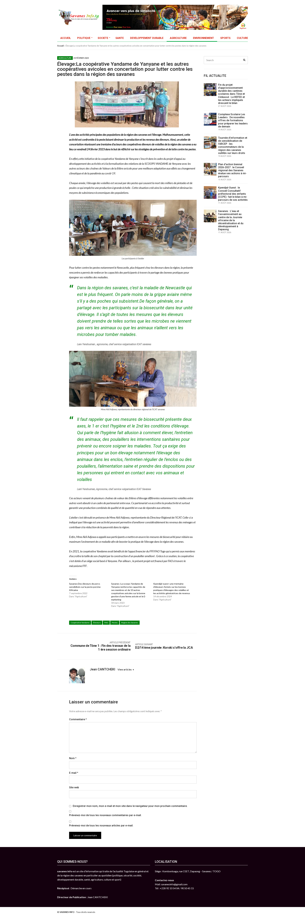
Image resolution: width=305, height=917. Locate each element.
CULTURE (242, 38)
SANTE (119, 38)
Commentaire (78, 719)
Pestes (115, 622)
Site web (74, 787)
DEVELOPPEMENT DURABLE (146, 38)
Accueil (60, 45)
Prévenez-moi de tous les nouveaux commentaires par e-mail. (105, 815)
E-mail (73, 772)
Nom (72, 758)
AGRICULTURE (178, 38)
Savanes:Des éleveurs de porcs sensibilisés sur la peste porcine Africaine (85, 586)
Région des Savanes (129, 622)
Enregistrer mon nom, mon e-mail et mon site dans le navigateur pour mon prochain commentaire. (130, 806)
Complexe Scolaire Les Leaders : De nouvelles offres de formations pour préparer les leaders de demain (233, 120)
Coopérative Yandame (80, 622)
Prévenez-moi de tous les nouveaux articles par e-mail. (101, 825)
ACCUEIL (65, 38)
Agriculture (64, 58)
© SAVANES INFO (65, 912)
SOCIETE (103, 38)
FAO (106, 622)
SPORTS (225, 38)
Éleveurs (97, 622)
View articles (125, 669)
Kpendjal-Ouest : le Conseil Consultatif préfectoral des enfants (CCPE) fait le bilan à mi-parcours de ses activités (233, 193)
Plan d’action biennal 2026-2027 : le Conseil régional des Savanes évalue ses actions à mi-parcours (232, 170)
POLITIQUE (83, 38)
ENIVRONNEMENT (203, 38)
